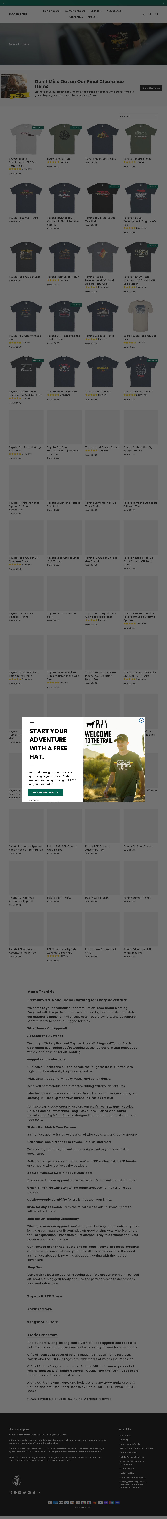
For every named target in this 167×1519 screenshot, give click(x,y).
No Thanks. (34, 800)
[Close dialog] (141, 720)
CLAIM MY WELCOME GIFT (45, 792)
